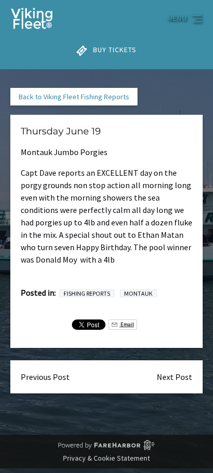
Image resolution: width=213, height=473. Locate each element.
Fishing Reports (87, 293)
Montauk (138, 293)
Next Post (174, 377)
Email (126, 324)
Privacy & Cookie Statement (106, 458)
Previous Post (45, 377)
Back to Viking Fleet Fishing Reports (74, 96)
